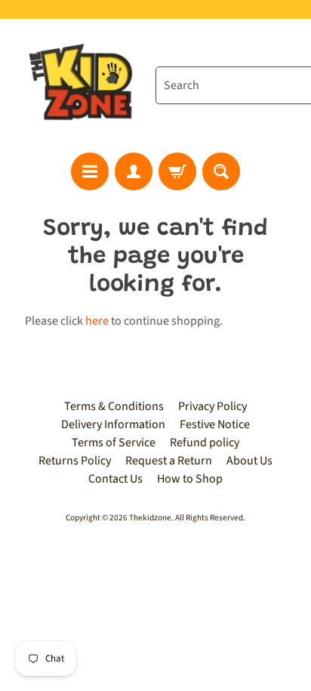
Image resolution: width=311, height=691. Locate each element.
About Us (249, 460)
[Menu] (90, 171)
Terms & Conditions (114, 406)
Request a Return (168, 460)
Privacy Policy (212, 406)
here (97, 321)
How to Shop (190, 478)
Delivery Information (113, 424)
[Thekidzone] (84, 85)
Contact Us (115, 478)
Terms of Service (114, 442)
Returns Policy (74, 460)
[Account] (133, 171)
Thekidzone (150, 517)
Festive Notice (215, 424)
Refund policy (204, 442)
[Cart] (177, 171)
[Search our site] (221, 171)
